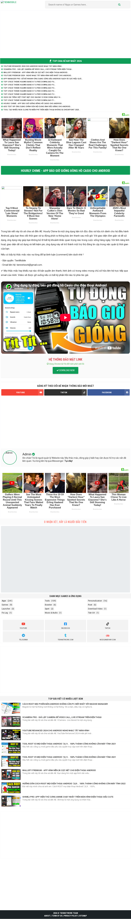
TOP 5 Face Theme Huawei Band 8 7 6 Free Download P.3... (30, 91)
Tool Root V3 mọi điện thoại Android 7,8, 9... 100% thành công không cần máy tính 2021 (69, 757)
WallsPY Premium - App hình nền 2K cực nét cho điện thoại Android (59, 770)
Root (90, 605)
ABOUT (47, 916)
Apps (4, 601)
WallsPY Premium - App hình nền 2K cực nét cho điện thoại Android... (36, 72)
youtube (23, 628)
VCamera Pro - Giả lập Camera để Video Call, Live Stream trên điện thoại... (38, 69)
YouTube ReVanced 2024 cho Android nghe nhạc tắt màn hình (55, 730)
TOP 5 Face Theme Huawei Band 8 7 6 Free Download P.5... (30, 85)
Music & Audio (51, 613)
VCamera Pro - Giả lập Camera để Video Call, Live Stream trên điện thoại (62, 717)
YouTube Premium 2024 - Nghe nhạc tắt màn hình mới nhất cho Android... (38, 75)
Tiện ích (91, 613)
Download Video (95, 609)
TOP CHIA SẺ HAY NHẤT (67, 61)
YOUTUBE (20, 392)
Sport (47, 609)
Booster (48, 605)
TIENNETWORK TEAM (69, 913)
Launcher (6, 609)
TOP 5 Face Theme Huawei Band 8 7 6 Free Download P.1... (30, 100)
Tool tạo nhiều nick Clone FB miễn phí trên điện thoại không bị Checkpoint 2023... (42, 110)
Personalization (95, 601)
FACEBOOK (107, 392)
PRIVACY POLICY (70, 916)
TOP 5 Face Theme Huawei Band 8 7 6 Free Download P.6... (30, 82)
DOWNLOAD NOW (67, 370)
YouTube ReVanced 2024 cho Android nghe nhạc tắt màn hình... (33, 66)
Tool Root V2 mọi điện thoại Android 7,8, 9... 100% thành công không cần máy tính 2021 (69, 744)
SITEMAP (83, 916)
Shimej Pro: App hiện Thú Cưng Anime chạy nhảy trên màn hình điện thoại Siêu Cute (67, 797)
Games (5, 605)
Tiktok (107, 628)
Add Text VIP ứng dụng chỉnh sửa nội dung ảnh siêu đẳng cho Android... (38, 106)
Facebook (65, 628)
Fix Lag (5, 613)
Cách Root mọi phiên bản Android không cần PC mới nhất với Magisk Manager (65, 704)
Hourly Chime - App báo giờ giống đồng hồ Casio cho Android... (33, 103)
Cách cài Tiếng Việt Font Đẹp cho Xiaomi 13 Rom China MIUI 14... (33, 97)
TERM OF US (57, 916)
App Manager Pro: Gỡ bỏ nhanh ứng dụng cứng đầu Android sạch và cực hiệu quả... (43, 79)
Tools (47, 601)
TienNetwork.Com (65, 640)
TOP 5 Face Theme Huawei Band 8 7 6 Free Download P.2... (30, 94)
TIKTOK (63, 392)
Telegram (23, 640)
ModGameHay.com (108, 640)
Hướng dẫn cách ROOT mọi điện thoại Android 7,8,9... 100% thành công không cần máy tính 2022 (73, 783)
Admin (27, 454)
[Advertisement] (65, 34)
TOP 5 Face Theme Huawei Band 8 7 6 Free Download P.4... (30, 88)
